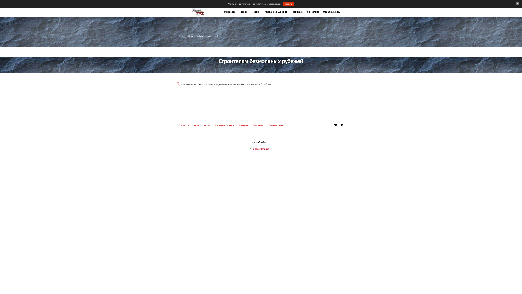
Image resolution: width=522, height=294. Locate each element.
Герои (244, 11)
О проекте (229, 11)
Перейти (288, 4)
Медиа (255, 11)
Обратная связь (331, 11)
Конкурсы (298, 11)
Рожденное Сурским (276, 11)
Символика (313, 11)
